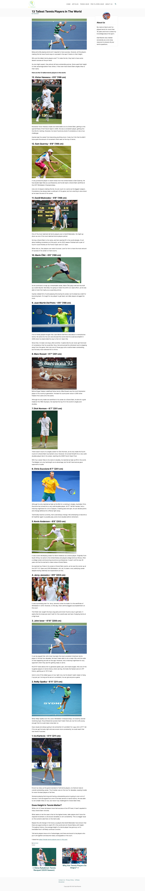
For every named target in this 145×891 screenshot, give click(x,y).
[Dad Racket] (40, 4)
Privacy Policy (70, 880)
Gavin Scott (36, 13)
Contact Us (62, 880)
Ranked (33, 845)
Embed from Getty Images (37, 356)
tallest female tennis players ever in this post (53, 839)
